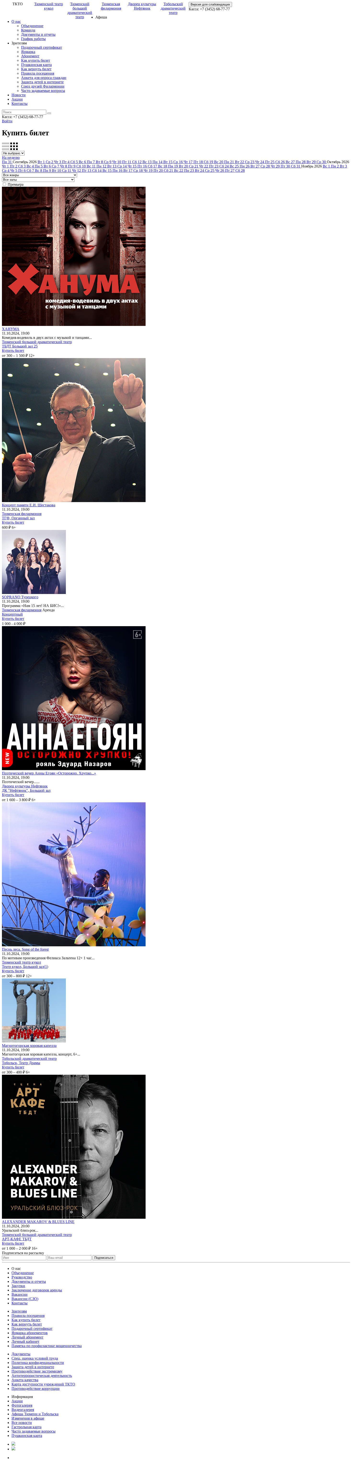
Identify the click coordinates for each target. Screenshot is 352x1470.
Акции (17, 99)
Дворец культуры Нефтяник (142, 6)
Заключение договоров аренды (36, 1290)
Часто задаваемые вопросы (43, 91)
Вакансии (19, 1294)
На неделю (11, 158)
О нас (16, 21)
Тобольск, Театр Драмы (21, 1063)
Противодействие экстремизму (36, 1371)
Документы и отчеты (38, 34)
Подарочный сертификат (41, 47)
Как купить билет (35, 60)
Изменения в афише (27, 1418)
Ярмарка (28, 52)
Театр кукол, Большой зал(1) (25, 967)
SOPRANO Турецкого (20, 597)
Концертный (12, 614)
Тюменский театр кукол (48, 6)
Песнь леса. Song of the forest (25, 949)
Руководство (21, 1277)
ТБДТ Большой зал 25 (20, 346)
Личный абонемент (27, 1337)
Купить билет (13, 350)
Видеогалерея (22, 1410)
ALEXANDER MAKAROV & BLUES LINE (38, 1222)
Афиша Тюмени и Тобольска (34, 1414)
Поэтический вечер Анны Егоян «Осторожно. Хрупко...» (49, 773)
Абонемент (30, 56)
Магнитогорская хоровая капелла (29, 1046)
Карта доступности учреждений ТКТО (43, 1384)
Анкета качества (24, 1380)
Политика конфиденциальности (37, 1363)
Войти (7, 121)
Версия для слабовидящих (210, 4)
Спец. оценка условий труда (34, 1358)
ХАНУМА (10, 329)
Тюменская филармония (111, 6)
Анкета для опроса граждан (43, 78)
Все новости (21, 1423)
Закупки (18, 1286)
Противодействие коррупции (35, 1388)
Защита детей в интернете (42, 82)
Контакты (19, 104)
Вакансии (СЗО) (24, 1299)
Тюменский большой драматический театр (79, 10)
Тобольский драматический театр (173, 8)
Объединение (32, 26)
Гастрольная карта (26, 1427)
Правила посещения (37, 73)
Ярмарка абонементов (29, 1333)
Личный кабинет (25, 1341)
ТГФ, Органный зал (18, 518)
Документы (20, 1354)
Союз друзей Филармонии (42, 86)
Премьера (15, 184)
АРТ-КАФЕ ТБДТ (17, 1239)
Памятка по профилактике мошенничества (46, 1346)
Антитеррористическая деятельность (41, 1376)
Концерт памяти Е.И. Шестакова (28, 505)
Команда (28, 30)
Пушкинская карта (36, 65)
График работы (33, 39)
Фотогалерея (21, 1405)
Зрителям (19, 1311)
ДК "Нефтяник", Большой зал (26, 790)
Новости (18, 95)
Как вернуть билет (36, 69)
